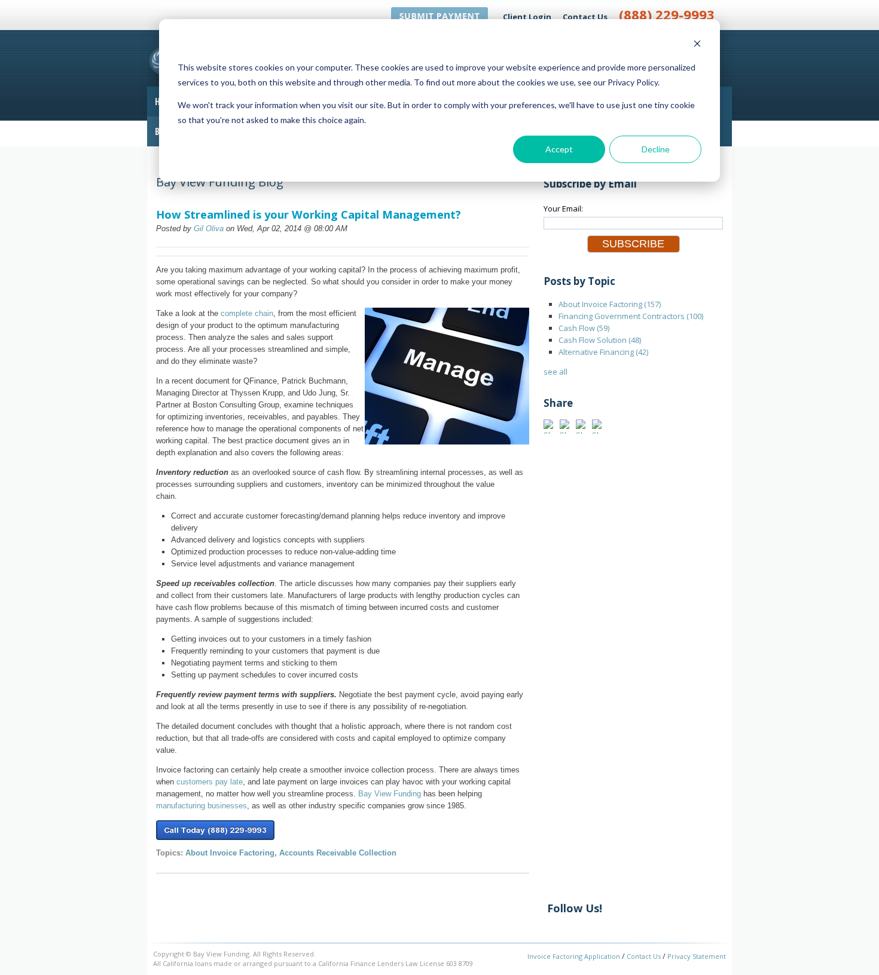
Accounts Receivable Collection (337, 852)
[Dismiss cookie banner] (697, 45)
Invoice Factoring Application (573, 956)
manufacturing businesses (201, 805)
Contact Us (585, 16)
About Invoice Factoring (229, 852)
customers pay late (209, 781)
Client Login (527, 16)
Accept (559, 149)
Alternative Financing (603, 352)
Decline (656, 149)
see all (555, 371)
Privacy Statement (696, 956)
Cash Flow (583, 328)
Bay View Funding (389, 793)
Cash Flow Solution (599, 340)
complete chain (247, 313)
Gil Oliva (209, 228)
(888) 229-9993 (667, 14)
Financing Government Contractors (630, 316)
